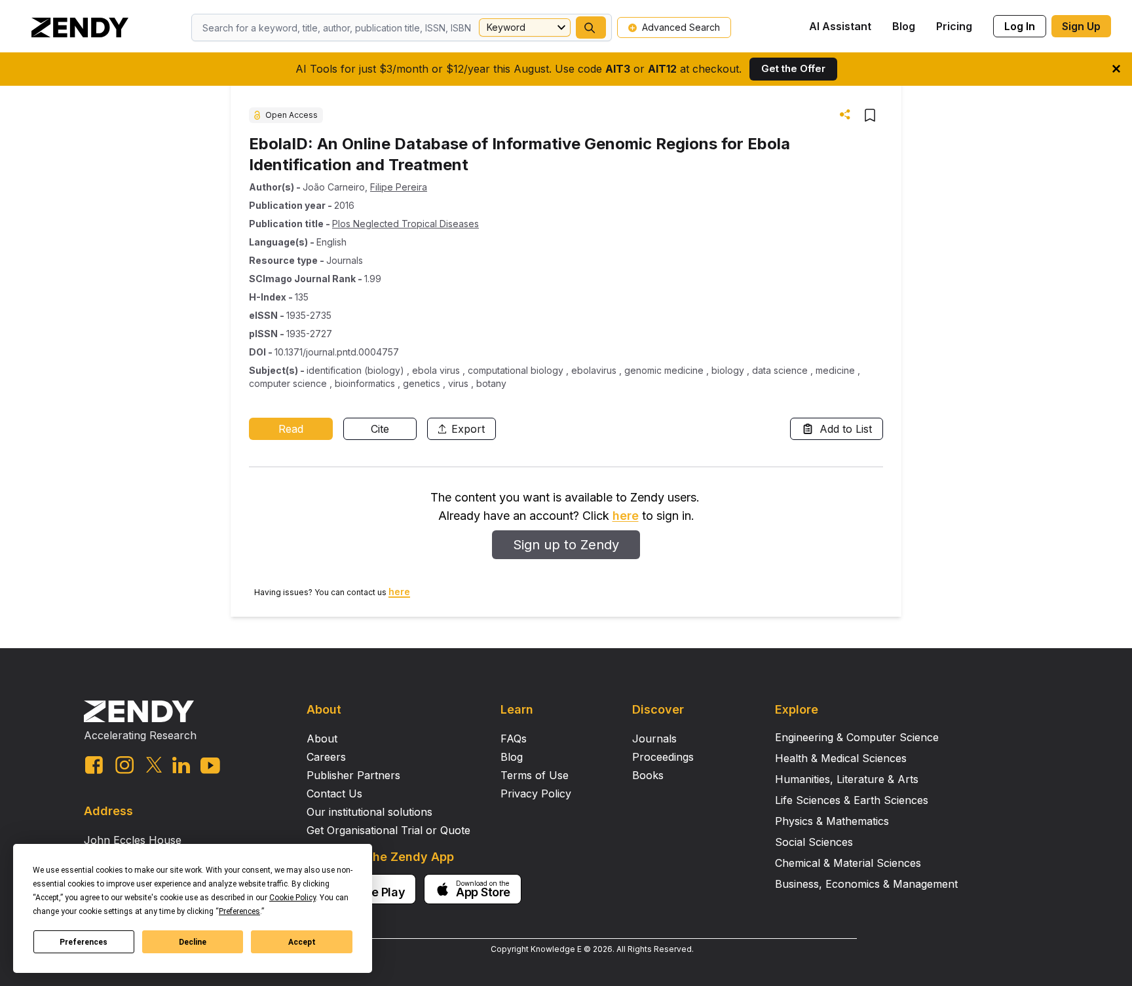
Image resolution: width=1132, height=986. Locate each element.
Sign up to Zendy (566, 545)
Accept (302, 942)
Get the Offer (793, 68)
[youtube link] (210, 766)
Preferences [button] (239, 911)
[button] (591, 27)
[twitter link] (154, 765)
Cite (380, 428)
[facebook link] (94, 765)
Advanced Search (681, 27)
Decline (192, 942)
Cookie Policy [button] (292, 897)
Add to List (846, 428)
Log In (1019, 26)
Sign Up (1081, 26)
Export (468, 428)
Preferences (83, 942)
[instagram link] (124, 765)
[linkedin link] (181, 765)
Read (290, 428)
